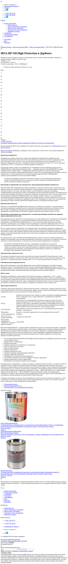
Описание (4, 143)
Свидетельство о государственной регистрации (18, 387)
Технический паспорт (10, 384)
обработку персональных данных (23, 551)
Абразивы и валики (14, 31)
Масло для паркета (6, 150)
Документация (49, 143)
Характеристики (12, 143)
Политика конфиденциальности (10, 539)
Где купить (7, 39)
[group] (34, 350)
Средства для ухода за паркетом (17, 30)
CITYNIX (24, 541)
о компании (7, 33)
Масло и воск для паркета (15, 28)
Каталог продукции (10, 491)
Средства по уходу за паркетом (13, 513)
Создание (4, 541)
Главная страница (6, 47)
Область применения (24, 143)
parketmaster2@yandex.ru (11, 6)
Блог (5, 41)
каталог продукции (10, 23)
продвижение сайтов (14, 541)
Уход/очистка (41, 143)
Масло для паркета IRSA (37, 47)
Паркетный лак (12, 25)
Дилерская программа (11, 34)
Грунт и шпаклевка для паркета (17, 26)
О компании (8, 494)
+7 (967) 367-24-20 (9, 15)
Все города (7, 502)
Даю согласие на (17, 551)
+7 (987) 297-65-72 (9, 13)
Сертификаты (8, 36)
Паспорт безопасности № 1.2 (13, 386)
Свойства (33, 143)
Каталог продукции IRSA (20, 47)
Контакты (7, 42)
